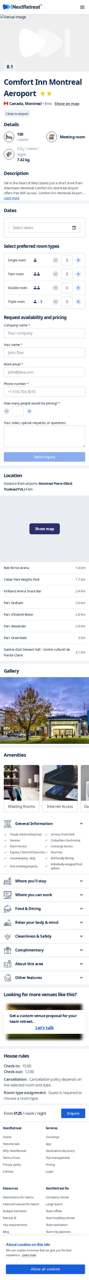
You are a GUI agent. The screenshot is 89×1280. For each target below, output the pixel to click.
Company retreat (57, 1197)
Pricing (50, 1164)
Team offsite (54, 1211)
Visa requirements (15, 1225)
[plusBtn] (78, 260)
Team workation (57, 1225)
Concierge (52, 1137)
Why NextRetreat (14, 1151)
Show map (44, 528)
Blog (6, 1232)
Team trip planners (58, 1232)
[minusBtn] (55, 260)
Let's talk (44, 1027)
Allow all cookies (45, 1269)
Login (50, 1171)
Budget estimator (15, 1211)
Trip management (58, 1157)
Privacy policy (12, 1164)
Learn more (29, 1255)
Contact (8, 1171)
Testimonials (11, 1144)
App (48, 1144)
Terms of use (11, 1157)
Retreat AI (9, 1218)
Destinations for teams (18, 1197)
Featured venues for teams (21, 1204)
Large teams (54, 1204)
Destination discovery (60, 1151)
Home (7, 1137)
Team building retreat (60, 1218)
